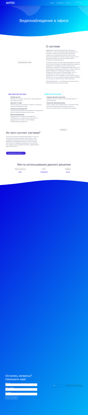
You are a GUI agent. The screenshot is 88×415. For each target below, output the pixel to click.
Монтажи (52, 2)
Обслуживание (60, 2)
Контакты (68, 2)
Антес (10, 3)
